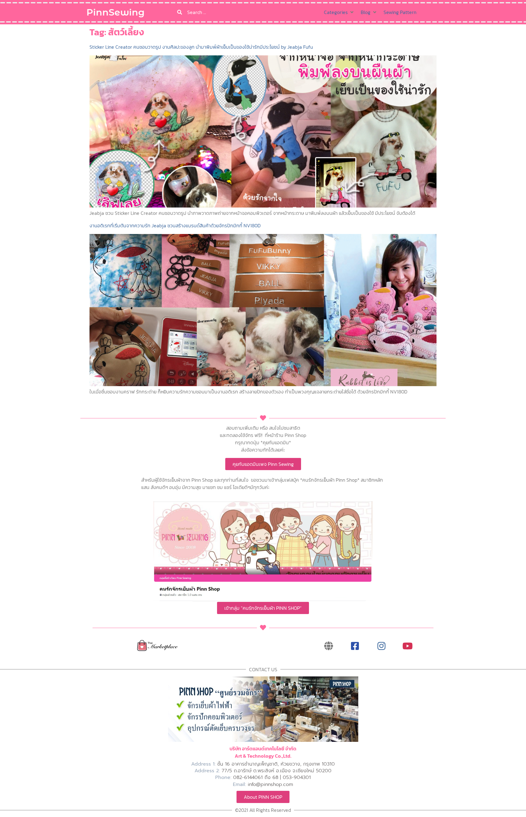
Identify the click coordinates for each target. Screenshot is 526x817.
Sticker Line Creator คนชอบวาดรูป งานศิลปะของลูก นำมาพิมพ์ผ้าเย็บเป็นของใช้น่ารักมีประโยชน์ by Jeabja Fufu (201, 47)
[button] (339, 12)
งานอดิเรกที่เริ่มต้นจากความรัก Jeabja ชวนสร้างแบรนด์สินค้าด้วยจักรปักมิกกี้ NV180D (175, 225)
